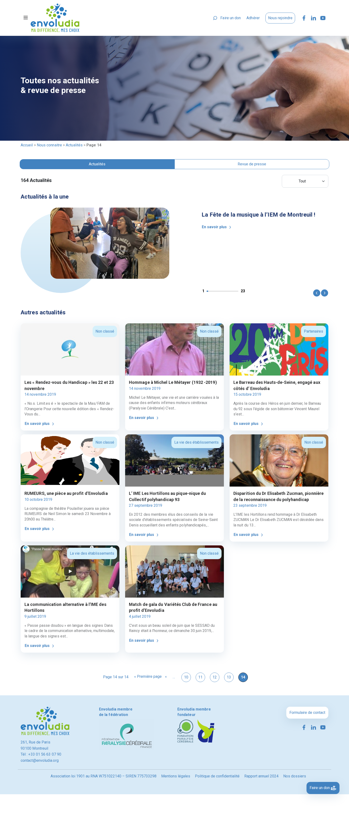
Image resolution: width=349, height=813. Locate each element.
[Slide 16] (229, 291)
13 (229, 677)
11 (200, 677)
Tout (302, 181)
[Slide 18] (232, 291)
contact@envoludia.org (40, 760)
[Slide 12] (224, 291)
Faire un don (230, 18)
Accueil (27, 145)
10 (186, 677)
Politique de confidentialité (217, 776)
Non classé (104, 331)
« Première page (148, 676)
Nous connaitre (49, 145)
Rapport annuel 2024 (261, 776)
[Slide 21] (236, 291)
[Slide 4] (213, 291)
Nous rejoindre (280, 18)
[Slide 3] (211, 291)
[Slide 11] (222, 291)
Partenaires (313, 331)
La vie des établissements (196, 442)
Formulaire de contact (307, 712)
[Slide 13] (225, 291)
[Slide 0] (207, 291)
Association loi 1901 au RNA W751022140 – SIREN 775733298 (103, 776)
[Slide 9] (220, 291)
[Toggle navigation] (26, 18)
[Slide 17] (231, 291)
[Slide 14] (226, 291)
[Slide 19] (233, 291)
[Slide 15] (228, 291)
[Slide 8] (218, 291)
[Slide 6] (216, 291)
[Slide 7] (217, 291)
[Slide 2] (210, 291)
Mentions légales (175, 776)
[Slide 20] (235, 291)
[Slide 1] (209, 291)
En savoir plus (215, 227)
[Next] (324, 293)
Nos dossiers (294, 776)
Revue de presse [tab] (252, 164)
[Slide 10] (221, 291)
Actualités (74, 145)
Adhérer (253, 18)
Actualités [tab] (97, 164)
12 (214, 677)
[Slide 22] (238, 291)
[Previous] (316, 293)
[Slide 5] (214, 291)
